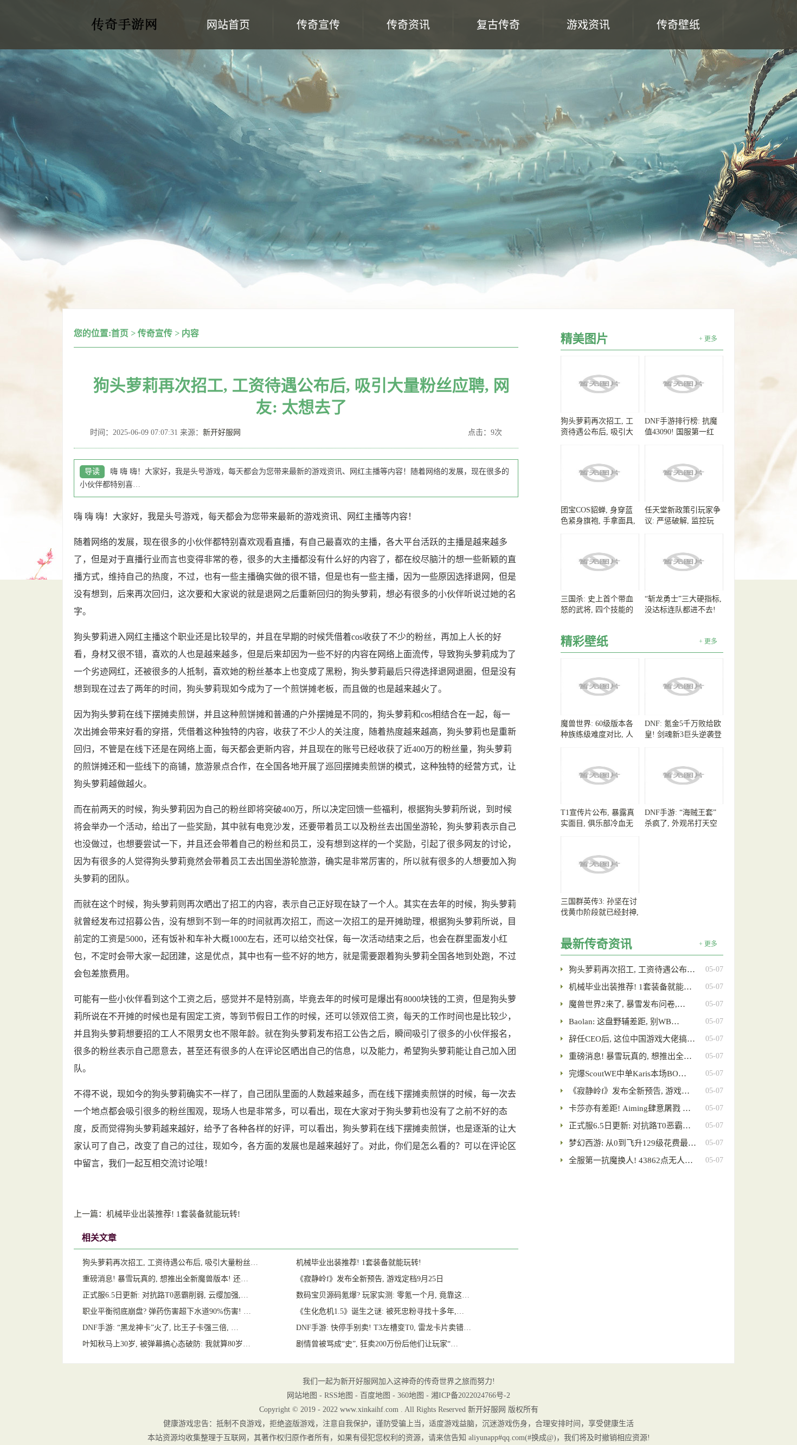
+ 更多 (708, 339)
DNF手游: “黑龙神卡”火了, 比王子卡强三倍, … (160, 1328)
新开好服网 (125, 27)
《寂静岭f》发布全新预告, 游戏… (629, 1091)
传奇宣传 (155, 333)
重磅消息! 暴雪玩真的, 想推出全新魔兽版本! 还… (165, 1279)
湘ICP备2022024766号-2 (470, 1395)
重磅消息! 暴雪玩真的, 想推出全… (630, 1056)
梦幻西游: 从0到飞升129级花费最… (632, 1143)
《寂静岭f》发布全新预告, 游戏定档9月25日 (370, 1279)
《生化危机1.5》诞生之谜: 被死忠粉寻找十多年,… (380, 1311)
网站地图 (302, 1395)
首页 (119, 333)
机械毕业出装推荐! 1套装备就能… (630, 986)
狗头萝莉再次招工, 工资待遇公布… (632, 969)
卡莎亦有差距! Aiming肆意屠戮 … (630, 1108)
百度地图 (375, 1395)
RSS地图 (338, 1395)
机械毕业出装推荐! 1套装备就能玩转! (157, 1214)
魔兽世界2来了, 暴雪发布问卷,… (627, 1004)
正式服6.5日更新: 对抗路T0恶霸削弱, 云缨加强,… (165, 1295)
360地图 (410, 1395)
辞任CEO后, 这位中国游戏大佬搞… (632, 1039)
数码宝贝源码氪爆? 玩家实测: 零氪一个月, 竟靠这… (383, 1295)
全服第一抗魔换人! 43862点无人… (631, 1160)
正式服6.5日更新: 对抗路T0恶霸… (630, 1125)
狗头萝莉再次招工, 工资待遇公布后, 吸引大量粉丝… (170, 1262)
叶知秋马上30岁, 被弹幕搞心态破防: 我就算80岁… (166, 1344)
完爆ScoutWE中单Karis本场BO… (627, 1073)
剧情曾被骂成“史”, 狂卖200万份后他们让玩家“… (377, 1344)
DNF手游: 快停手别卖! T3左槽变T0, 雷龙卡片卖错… (383, 1328)
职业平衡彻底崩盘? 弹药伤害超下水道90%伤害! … (166, 1311)
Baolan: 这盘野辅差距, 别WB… (624, 1021)
